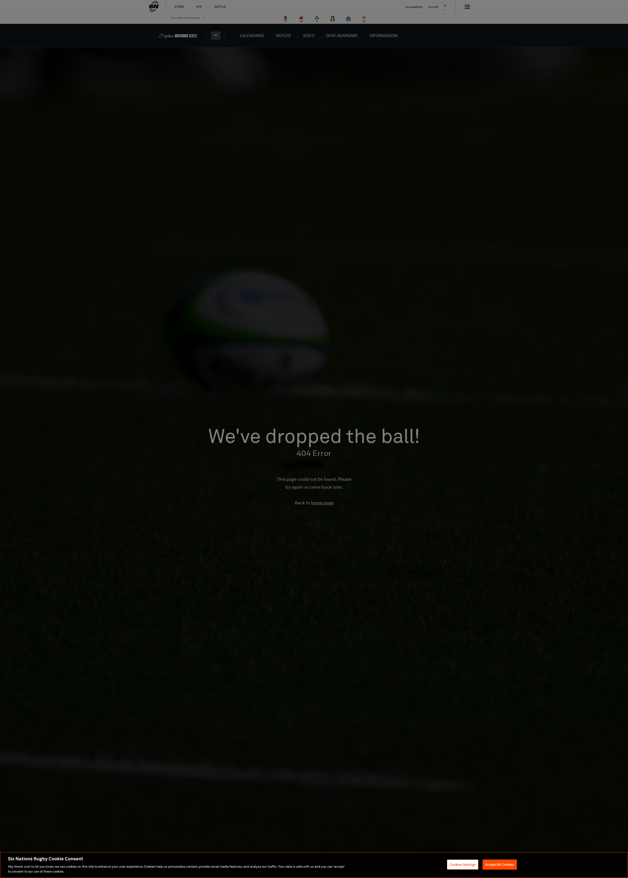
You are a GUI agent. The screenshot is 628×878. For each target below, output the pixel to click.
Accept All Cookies (499, 864)
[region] (314, 865)
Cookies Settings (463, 864)
